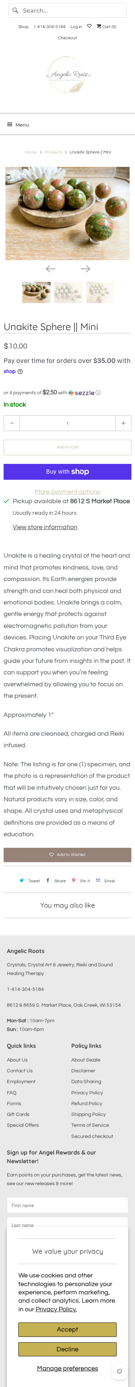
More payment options (67, 491)
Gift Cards (18, 1114)
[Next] (85, 268)
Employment (21, 1081)
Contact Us (20, 1070)
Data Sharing (86, 1081)
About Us (17, 1060)
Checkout (67, 38)
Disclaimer (83, 1070)
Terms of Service (90, 1125)
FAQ (12, 1092)
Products (53, 152)
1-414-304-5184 (49, 27)
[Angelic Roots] (67, 76)
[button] (67, 392)
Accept (67, 1329)
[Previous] (50, 268)
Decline (67, 1349)
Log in (76, 27)
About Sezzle (85, 1060)
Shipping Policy (88, 1114)
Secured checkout (92, 1136)
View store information (45, 527)
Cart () (108, 27)
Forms (14, 1103)
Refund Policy (86, 1103)
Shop (23, 27)
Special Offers (23, 1125)
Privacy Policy (87, 1092)
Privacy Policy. (56, 1309)
